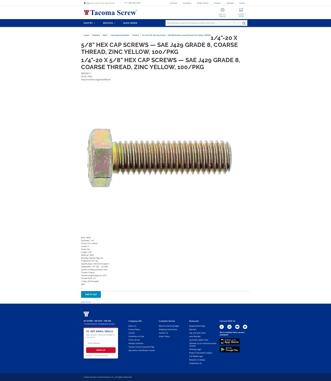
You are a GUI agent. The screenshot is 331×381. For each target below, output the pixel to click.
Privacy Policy (134, 329)
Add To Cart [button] (91, 294)
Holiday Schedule (135, 343)
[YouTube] (237, 327)
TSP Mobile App (196, 356)
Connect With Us (227, 321)
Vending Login (195, 349)
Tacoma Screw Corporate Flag (141, 347)
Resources (194, 321)
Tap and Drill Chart (197, 333)
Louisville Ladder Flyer (198, 340)
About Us (132, 326)
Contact (173, 3)
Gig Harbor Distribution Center (141, 350)
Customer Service (167, 321)
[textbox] (206, 23)
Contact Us (163, 333)
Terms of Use (134, 340)
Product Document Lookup (200, 353)
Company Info (135, 321)
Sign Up (100, 350)
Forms (242, 3)
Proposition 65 (195, 363)
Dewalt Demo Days (197, 326)
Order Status (202, 3)
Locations (187, 3)
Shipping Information (168, 329)
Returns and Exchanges (169, 326)
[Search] (245, 23)
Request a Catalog (197, 360)
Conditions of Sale (136, 336)
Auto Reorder (195, 336)
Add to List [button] (86, 302)
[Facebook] (222, 327)
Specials (230, 3)
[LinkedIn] (229, 327)
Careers (217, 3)
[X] (245, 327)
